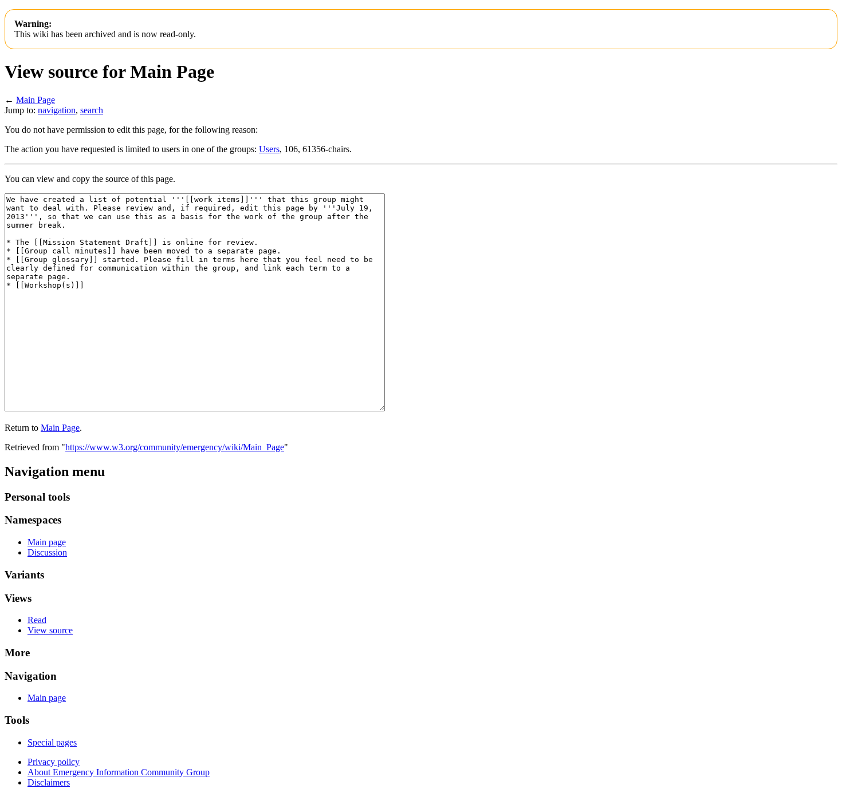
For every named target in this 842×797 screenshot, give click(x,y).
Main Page (35, 100)
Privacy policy (53, 762)
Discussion (47, 552)
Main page (46, 542)
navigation (57, 110)
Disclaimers (48, 782)
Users (269, 149)
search (91, 110)
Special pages (52, 742)
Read (36, 620)
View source (50, 630)
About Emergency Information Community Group (118, 772)
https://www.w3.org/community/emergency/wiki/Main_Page (174, 447)
